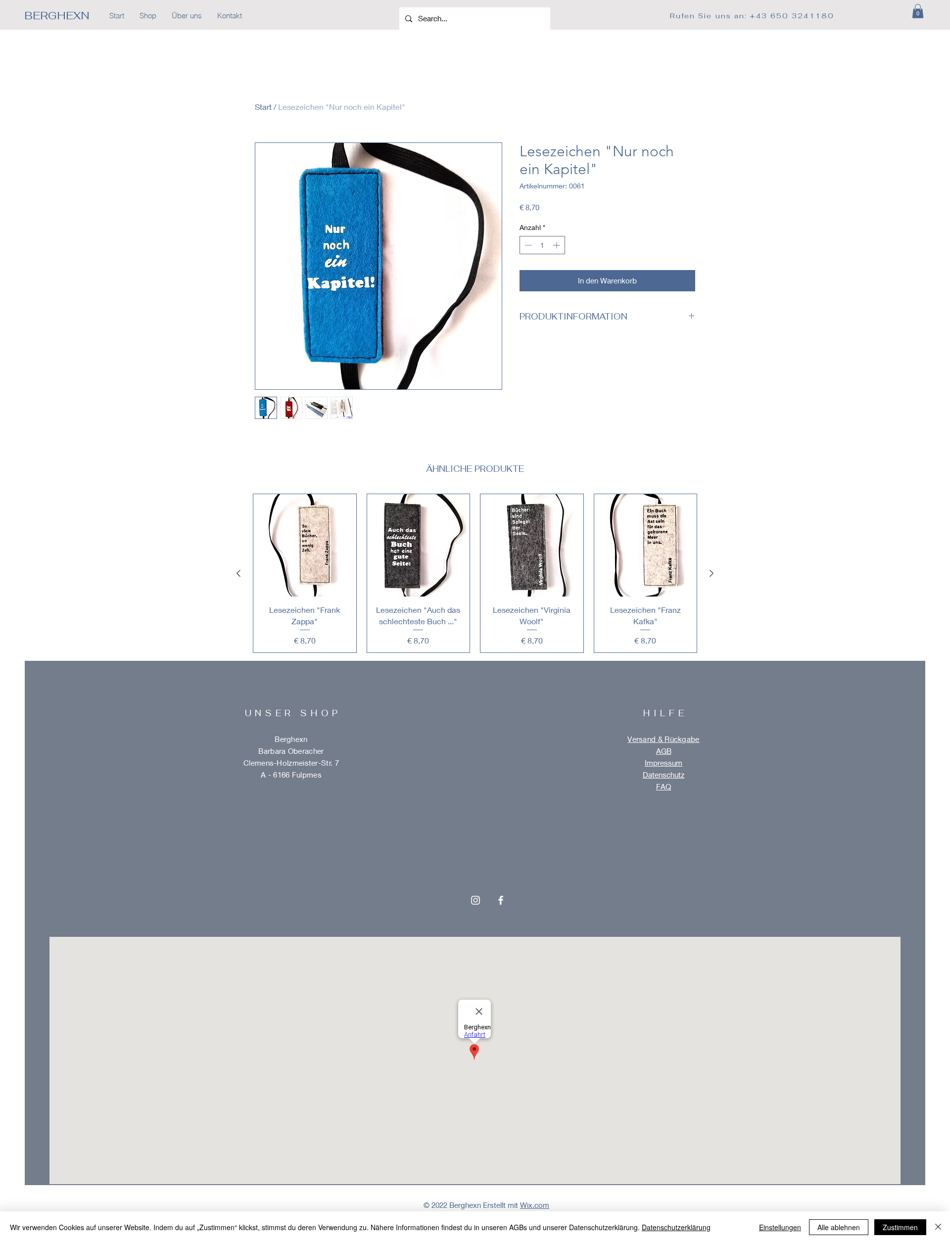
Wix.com (534, 1204)
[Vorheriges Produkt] (238, 573)
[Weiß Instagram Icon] (475, 900)
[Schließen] (938, 1227)
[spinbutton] (542, 245)
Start (263, 106)
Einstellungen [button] (780, 1227)
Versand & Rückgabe (663, 739)
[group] (475, 573)
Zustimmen (900, 1227)
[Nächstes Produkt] (711, 573)
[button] (918, 11)
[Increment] (557, 245)
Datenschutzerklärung (676, 1227)
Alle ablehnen (838, 1227)
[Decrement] (527, 245)
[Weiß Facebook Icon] (501, 900)
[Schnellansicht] (304, 545)
